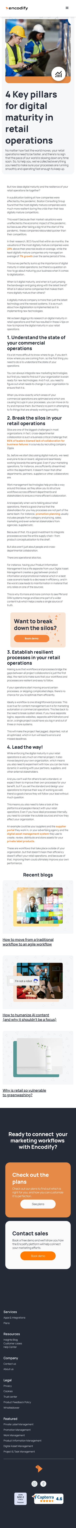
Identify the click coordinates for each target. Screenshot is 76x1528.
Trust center (10, 1396)
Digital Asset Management (18, 1446)
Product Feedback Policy (17, 1402)
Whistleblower (11, 1407)
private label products (20, 841)
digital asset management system (28, 833)
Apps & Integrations (14, 1317)
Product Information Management (22, 1440)
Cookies (8, 1391)
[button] (67, 8)
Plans (7, 1323)
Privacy (8, 1385)
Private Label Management (18, 1424)
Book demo (32, 638)
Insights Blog (11, 1339)
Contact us (10, 1363)
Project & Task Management (19, 1451)
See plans (38, 1204)
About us (8, 1369)
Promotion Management (17, 1429)
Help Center (10, 1347)
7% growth (26, 256)
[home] (17, 8)
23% (9, 248)
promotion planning (48, 513)
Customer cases (13, 1343)
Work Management (14, 1435)
